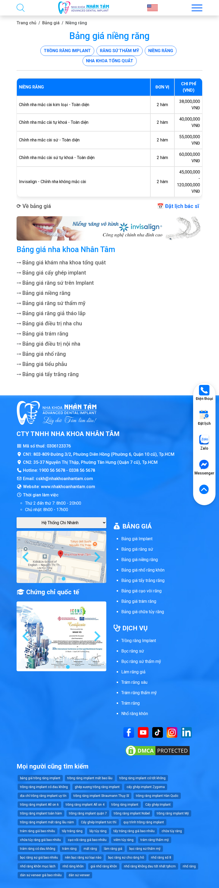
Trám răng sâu (134, 682)
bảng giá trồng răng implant (40, 778)
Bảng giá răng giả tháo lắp (53, 313)
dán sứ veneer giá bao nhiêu (41, 875)
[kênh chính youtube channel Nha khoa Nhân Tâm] (143, 732)
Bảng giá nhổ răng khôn (143, 570)
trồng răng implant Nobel (132, 813)
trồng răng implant (124, 804)
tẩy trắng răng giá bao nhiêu (134, 831)
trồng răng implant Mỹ (173, 813)
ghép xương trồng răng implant (97, 787)
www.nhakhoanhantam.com (68, 486)
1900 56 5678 (52, 470)
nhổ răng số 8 (161, 857)
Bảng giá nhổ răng (44, 354)
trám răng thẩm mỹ (154, 840)
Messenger (204, 473)
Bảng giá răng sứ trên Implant (58, 283)
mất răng (90, 849)
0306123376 (59, 446)
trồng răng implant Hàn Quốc (157, 796)
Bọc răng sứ (132, 651)
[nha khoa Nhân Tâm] (83, 8)
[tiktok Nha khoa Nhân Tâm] (157, 732)
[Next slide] (96, 557)
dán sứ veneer (79, 875)
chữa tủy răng (172, 831)
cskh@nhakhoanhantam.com (64, 478)
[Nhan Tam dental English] (152, 7)
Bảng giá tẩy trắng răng (50, 374)
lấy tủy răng (98, 831)
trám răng (69, 849)
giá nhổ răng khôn (104, 866)
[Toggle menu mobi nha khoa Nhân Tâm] (196, 8)
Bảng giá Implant (136, 538)
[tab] (59, 579)
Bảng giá (51, 22)
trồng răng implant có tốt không (142, 778)
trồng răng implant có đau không (44, 787)
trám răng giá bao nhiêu (37, 831)
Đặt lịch (204, 423)
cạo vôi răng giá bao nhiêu (87, 840)
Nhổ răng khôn (134, 713)
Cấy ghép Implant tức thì (98, 822)
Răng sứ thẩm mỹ (119, 50)
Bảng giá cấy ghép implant (54, 272)
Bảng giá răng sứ (137, 549)
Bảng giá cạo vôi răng (141, 590)
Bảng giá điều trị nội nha (51, 344)
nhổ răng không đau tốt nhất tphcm (150, 866)
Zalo (204, 448)
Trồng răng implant (67, 50)
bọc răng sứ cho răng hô (126, 857)
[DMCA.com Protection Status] (157, 750)
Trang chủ (26, 22)
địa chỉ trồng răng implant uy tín (43, 796)
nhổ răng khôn (73, 866)
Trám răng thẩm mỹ (139, 692)
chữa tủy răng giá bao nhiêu (40, 840)
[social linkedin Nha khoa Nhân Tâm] (186, 732)
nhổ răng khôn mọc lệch (38, 866)
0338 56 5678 (82, 470)
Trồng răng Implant (138, 640)
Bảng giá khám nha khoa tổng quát (64, 262)
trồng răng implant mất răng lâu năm (47, 822)
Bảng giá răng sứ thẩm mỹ (53, 303)
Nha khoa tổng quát (109, 60)
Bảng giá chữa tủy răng (142, 611)
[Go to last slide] (26, 557)
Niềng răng (160, 50)
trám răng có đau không (37, 849)
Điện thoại (204, 398)
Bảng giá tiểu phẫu (44, 364)
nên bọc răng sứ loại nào (83, 857)
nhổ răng (189, 866)
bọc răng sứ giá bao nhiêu (39, 857)
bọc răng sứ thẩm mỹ (145, 849)
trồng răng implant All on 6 (39, 804)
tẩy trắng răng (72, 831)
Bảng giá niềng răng (46, 293)
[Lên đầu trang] (204, 490)
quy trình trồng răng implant (143, 822)
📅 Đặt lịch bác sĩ (178, 206)
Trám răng (130, 703)
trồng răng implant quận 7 (88, 813)
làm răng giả (113, 849)
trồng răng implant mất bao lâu (89, 778)
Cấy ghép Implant (158, 804)
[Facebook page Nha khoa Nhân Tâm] (128, 732)
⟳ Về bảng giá (34, 206)
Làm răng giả (133, 671)
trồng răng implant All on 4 (85, 804)
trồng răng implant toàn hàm (41, 813)
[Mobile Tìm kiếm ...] (21, 8)
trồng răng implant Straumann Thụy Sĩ (101, 796)
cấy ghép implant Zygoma (146, 787)
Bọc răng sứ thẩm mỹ (141, 661)
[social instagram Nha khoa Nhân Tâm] (172, 732)
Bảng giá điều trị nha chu (52, 323)
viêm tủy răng (124, 840)
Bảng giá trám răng (45, 333)
